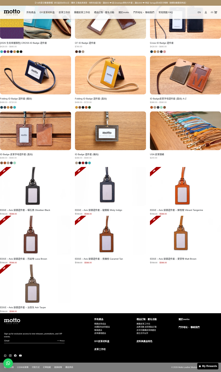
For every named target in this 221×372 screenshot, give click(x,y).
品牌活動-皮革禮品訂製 (147, 327)
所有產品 (31, 12)
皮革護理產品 (100, 333)
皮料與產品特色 (144, 341)
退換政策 (58, 367)
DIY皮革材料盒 (47, 12)
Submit (63, 340)
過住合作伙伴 (142, 333)
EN (199, 12)
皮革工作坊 (64, 12)
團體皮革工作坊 (82, 12)
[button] (8, 363)
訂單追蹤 (47, 367)
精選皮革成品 (100, 324)
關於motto (124, 12)
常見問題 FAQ (166, 12)
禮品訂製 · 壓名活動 (104, 12)
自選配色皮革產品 (102, 327)
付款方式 (36, 367)
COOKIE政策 (22, 367)
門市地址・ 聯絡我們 (143, 12)
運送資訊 (69, 367)
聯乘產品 (98, 330)
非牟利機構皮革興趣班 (146, 330)
